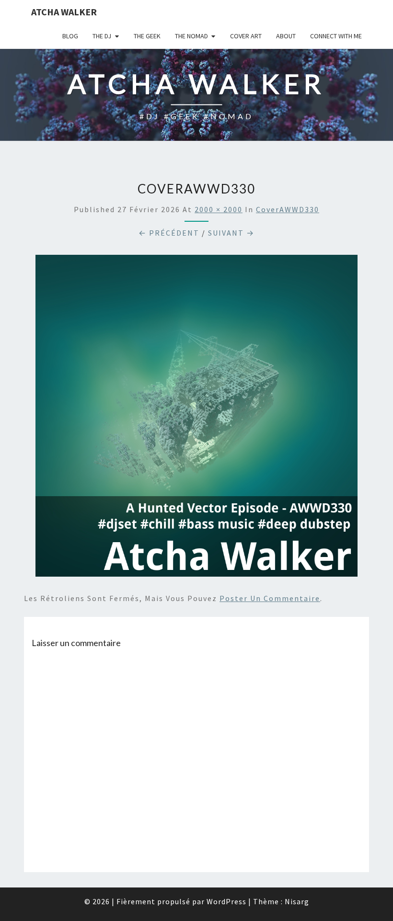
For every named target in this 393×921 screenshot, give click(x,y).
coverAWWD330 (287, 209)
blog (70, 36)
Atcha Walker (64, 12)
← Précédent (169, 233)
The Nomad (191, 36)
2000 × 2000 (219, 209)
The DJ (101, 36)
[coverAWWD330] (196, 418)
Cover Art (246, 36)
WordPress (226, 901)
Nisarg (297, 901)
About (286, 36)
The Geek (147, 36)
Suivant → (231, 233)
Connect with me (336, 36)
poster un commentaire (270, 598)
